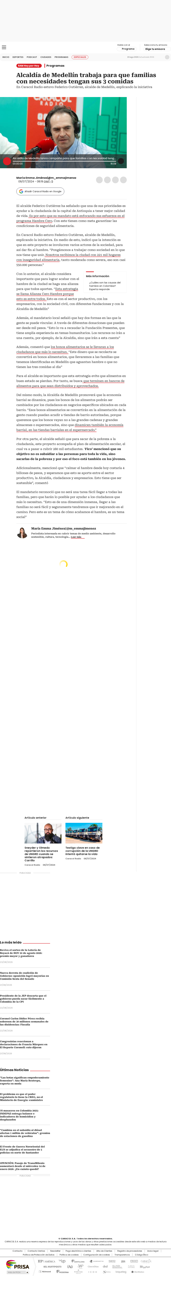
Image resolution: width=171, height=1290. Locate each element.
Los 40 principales (61, 1261)
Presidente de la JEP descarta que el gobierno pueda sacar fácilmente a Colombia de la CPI (23, 998)
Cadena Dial (104, 1266)
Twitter (107, 180)
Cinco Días (92, 1266)
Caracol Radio (85, 48)
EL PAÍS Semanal (116, 1266)
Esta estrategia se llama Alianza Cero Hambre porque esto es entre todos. (47, 294)
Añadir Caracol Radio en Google (43, 191)
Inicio (5, 57)
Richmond (45, 1271)
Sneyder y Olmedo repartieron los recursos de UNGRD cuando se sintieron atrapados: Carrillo (41, 854)
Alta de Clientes (104, 1251)
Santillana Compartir (95, 1261)
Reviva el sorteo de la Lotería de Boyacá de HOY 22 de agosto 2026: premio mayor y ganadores (21, 953)
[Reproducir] (7, 161)
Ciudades (45, 57)
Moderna (62, 1271)
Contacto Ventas (36, 1251)
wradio (79, 1266)
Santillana (76, 1261)
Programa (128, 49)
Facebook (99, 180)
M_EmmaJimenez (78, 178)
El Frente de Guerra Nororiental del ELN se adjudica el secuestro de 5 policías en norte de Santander (22, 1149)
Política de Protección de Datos (38, 1254)
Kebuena (144, 1266)
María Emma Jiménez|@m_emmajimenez (46, 178)
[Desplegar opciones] (121, 161)
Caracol (146, 1261)
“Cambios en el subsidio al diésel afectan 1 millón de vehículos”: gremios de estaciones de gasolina (25, 1133)
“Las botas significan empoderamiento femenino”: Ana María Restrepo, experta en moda (24, 1080)
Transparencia (122, 1254)
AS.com (122, 1261)
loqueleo (121, 1271)
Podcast (32, 57)
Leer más (76, 537)
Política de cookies (69, 1254)
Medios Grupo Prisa (18, 1272)
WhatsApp (123, 180)
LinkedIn (115, 180)
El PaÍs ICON (91, 1271)
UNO (69, 1266)
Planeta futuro (130, 1266)
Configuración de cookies (96, 1254)
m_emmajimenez (82, 178)
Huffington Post (51, 1266)
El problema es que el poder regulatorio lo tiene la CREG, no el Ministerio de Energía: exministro (21, 1097)
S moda (106, 1271)
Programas (61, 57)
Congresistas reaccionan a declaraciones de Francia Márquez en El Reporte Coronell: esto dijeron (23, 1044)
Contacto (17, 1251)
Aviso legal (152, 1251)
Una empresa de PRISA (18, 1264)
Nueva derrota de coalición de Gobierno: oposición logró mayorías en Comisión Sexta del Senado (24, 976)
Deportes (18, 57)
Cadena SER (111, 1261)
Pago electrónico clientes (78, 1251)
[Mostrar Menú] (4, 47)
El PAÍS (46, 1261)
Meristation (137, 1271)
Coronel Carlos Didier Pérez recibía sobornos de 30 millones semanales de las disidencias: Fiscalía (24, 1021)
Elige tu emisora (155, 49)
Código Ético (141, 1254)
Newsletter (160, 57)
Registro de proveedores (129, 1251)
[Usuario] (167, 57)
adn (133, 1261)
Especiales (80, 57)
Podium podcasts (77, 1271)
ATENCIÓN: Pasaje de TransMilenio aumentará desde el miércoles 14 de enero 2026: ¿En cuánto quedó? (22, 1166)
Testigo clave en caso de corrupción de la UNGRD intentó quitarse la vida (82, 851)
